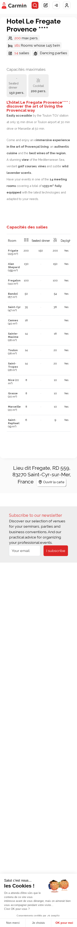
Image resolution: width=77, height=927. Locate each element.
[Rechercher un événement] (35, 5)
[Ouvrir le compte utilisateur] (66, 5)
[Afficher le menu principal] (56, 5)
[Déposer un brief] (45, 5)
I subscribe (55, 550)
